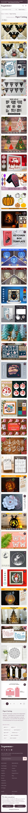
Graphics (3, 773)
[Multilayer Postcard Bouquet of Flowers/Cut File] (14, 408)
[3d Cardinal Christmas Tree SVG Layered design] (14, 125)
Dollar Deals (3, 785)
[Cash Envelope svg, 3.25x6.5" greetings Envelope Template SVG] (14, 691)
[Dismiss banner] (26, 2)
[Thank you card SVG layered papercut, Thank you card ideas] (14, 351)
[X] (9, 750)
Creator (13, 768)
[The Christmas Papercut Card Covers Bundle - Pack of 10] (14, 427)
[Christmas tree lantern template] (14, 615)
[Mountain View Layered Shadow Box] (14, 370)
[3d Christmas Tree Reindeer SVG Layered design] (14, 144)
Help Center (14, 778)
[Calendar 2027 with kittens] (14, 464)
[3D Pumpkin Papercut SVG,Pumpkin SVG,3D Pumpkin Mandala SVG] (14, 200)
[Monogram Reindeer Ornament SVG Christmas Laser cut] (14, 389)
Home (2, 13)
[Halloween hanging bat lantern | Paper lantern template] (14, 30)
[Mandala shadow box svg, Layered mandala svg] (14, 653)
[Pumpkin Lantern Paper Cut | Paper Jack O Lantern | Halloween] (14, 521)
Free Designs (4, 765)
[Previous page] (4, 703)
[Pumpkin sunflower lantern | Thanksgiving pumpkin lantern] (14, 483)
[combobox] (8, 9)
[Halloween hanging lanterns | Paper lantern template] (14, 49)
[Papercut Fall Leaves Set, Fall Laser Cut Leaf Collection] (14, 445)
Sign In (13, 794)
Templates (3, 780)
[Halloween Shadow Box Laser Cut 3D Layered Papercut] (14, 219)
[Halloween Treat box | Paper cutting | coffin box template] (14, 181)
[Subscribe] (25, 759)
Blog (13, 775)
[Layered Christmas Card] (14, 68)
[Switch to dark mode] (23, 6)
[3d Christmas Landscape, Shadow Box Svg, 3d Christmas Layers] (14, 163)
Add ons (3, 775)
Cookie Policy (11, 803)
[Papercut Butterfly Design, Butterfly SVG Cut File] (14, 540)
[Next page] (24, 703)
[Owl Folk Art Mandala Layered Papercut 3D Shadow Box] (14, 295)
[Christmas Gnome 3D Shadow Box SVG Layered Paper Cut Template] (14, 577)
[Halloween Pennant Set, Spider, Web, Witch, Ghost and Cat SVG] (14, 87)
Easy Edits (14, 770)
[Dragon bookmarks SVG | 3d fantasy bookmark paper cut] (14, 672)
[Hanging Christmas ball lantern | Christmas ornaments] (14, 276)
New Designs (4, 768)
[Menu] (26, 6)
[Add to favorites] (25, 24)
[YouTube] (11, 750)
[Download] (21, 24)
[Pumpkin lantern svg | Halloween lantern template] (14, 596)
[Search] (16, 9)
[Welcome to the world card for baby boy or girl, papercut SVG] (14, 634)
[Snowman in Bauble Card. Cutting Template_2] (14, 313)
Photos (2, 778)
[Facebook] (4, 750)
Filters (5, 20)
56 (20, 703)
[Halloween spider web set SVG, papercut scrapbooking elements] (14, 106)
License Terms (4, 794)
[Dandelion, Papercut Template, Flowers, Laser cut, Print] (14, 559)
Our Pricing (14, 765)
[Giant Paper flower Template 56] (14, 502)
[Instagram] (1, 750)
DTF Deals (3, 788)
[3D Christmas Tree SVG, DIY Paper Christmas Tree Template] (14, 332)
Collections (3, 783)
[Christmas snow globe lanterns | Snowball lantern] (14, 257)
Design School (15, 773)
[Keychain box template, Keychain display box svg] (14, 238)
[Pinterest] (6, 750)
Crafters (6, 13)
